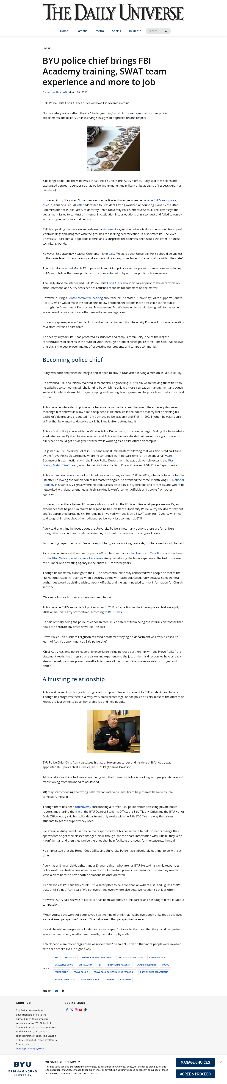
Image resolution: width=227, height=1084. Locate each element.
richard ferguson (64, 979)
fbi (99, 965)
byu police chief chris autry (97, 957)
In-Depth (135, 31)
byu (57, 957)
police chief (61, 972)
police (165, 965)
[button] (221, 1061)
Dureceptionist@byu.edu (30, 1048)
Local (47, 48)
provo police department (154, 972)
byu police (70, 957)
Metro (100, 31)
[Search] (166, 31)
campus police (157, 957)
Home (64, 31)
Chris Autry (114, 283)
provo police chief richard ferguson (114, 972)
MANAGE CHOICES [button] (195, 1062)
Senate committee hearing (86, 298)
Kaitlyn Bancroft (57, 92)
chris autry (85, 965)
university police (90, 979)
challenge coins (64, 965)
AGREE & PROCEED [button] (195, 1073)
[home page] (113, 16)
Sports (116, 31)
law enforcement (146, 965)
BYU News (115, 612)
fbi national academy (119, 965)
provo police (81, 972)
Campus (81, 31)
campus (110, 979)
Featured (125, 979)
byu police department (130, 957)
